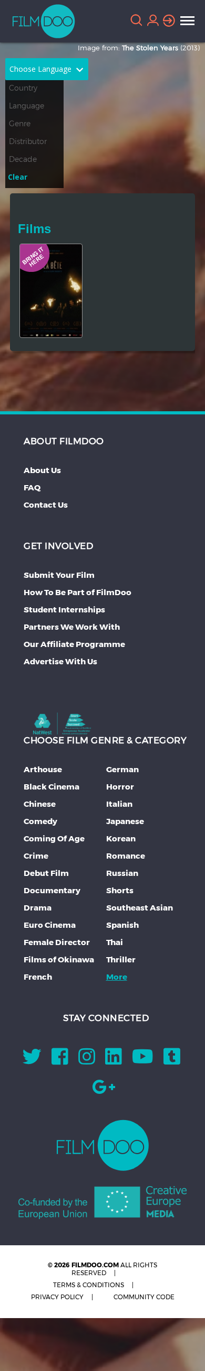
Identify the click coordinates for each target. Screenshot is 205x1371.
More (116, 977)
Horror (120, 787)
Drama (38, 908)
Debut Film (46, 873)
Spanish (122, 925)
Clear (17, 177)
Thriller (121, 959)
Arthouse (43, 769)
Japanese (125, 821)
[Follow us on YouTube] (142, 1060)
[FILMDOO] (103, 1145)
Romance (125, 856)
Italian (119, 804)
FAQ (32, 487)
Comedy (40, 821)
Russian (122, 873)
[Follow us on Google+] (104, 1090)
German (122, 769)
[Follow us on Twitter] (32, 1060)
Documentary (52, 890)
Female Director (57, 942)
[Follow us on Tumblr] (171, 1060)
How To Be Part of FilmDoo (77, 592)
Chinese (40, 804)
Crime (36, 856)
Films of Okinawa (59, 959)
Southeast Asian (139, 908)
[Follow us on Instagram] (86, 1060)
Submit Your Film (59, 575)
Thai (114, 942)
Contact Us (46, 505)
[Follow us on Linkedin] (113, 1060)
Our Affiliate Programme (74, 644)
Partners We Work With (72, 627)
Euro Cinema (50, 925)
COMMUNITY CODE (144, 1297)
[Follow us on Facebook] (60, 1060)
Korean (121, 838)
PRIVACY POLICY (57, 1297)
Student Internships (64, 610)
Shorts (120, 890)
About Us (42, 470)
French (38, 977)
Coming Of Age (54, 838)
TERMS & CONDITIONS (88, 1285)
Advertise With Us (60, 661)
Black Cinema (51, 787)
